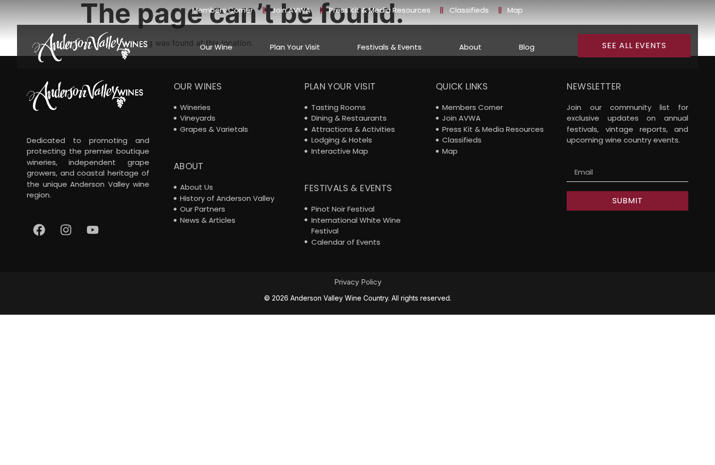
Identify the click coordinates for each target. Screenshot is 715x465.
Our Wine (216, 47)
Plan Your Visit (295, 47)
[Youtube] (92, 229)
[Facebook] (39, 229)
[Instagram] (66, 229)
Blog (527, 47)
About (470, 47)
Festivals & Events (390, 47)
